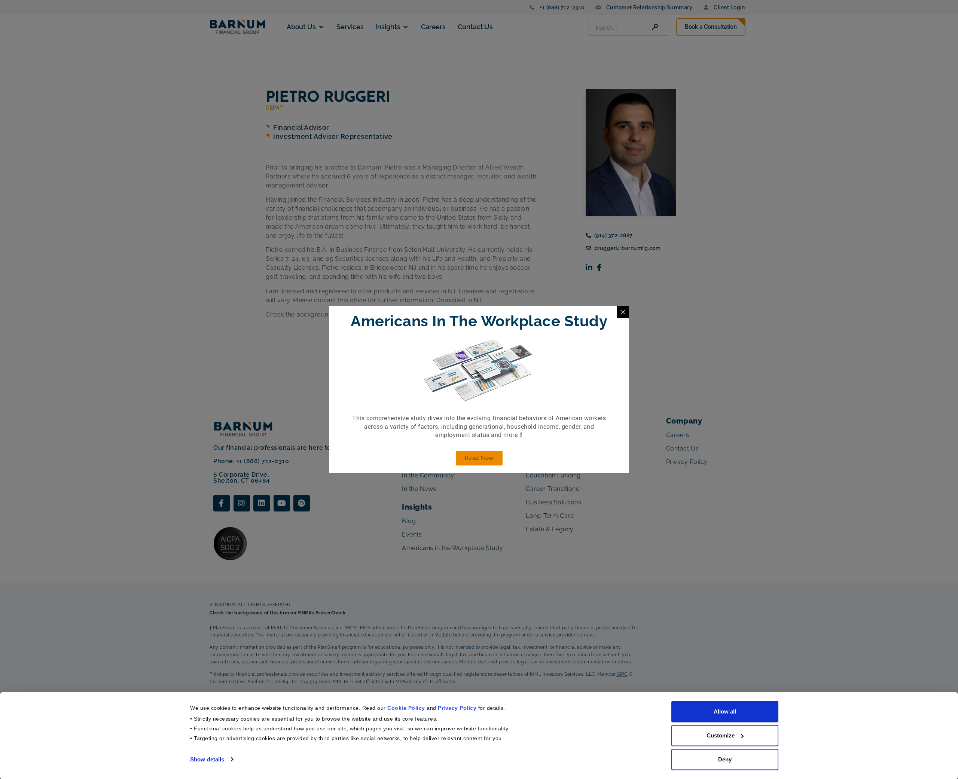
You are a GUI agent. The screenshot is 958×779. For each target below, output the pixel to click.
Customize (721, 735)
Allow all (725, 711)
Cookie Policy (406, 708)
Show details (207, 759)
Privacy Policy (457, 708)
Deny (725, 759)
